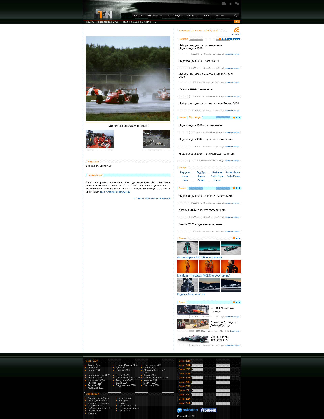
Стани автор (125, 398)
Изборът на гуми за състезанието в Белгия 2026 (209, 103)
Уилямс (201, 180)
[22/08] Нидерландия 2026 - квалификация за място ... (121, 22)
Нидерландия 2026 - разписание (199, 61)
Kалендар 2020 (95, 388)
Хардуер (123, 400)
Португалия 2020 (152, 365)
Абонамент (236, 34)
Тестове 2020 (94, 385)
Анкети (182, 188)
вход (237, 21)
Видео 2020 (121, 383)
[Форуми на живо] (224, 4)
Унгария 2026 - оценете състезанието (202, 210)
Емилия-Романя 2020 (126, 365)
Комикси (92, 413)
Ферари (201, 176)
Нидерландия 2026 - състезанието (200, 125)
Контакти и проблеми (98, 398)
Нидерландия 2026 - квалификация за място (207, 153)
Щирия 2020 (149, 375)
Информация (155, 15)
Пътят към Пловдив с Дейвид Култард (223, 324)
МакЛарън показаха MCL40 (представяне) (203, 275)
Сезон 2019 (184, 361)
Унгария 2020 (122, 375)
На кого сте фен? (96, 405)
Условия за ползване (98, 403)
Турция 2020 (94, 365)
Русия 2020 (121, 367)
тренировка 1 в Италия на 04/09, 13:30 (198, 30)
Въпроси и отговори (129, 408)
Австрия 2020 (95, 377)
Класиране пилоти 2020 (155, 377)
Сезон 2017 (184, 369)
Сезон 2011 (184, 394)
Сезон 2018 (184, 365)
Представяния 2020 (126, 385)
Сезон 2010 (184, 399)
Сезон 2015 (184, 377)
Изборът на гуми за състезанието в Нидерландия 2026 (201, 47)
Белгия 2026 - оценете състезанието (201, 224)
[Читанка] (237, 4)
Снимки (182, 238)
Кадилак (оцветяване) (191, 294)
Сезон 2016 (184, 373)
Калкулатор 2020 (124, 380)
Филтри (182, 167)
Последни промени (97, 400)
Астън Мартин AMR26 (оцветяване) (199, 257)
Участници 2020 (151, 385)
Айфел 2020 (94, 367)
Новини (182, 117)
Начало (138, 15)
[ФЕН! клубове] (230, 4)
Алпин (185, 176)
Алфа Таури (217, 176)
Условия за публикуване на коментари (152, 198)
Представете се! (127, 405)
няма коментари (232, 54)
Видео (182, 302)
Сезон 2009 (184, 403)
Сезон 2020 (92, 361)
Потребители (94, 410)
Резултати (193, 15)
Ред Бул (201, 172)
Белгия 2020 (94, 370)
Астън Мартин (233, 172)
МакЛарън (217, 172)
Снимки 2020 (149, 383)
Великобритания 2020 (99, 375)
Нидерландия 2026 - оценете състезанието (206, 139)
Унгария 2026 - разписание (196, 89)
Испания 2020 (123, 370)
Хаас (185, 180)
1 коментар (234, 331)
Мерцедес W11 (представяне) (219, 338)
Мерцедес (185, 172)
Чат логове (124, 410)
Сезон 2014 (184, 382)
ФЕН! (207, 15)
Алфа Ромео (233, 176)
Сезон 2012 (184, 390)
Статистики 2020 (96, 380)
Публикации (195, 117)
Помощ (122, 403)
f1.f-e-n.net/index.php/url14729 (115, 192)
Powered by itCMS (186, 416)
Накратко (183, 39)
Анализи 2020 (150, 380)
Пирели (217, 180)
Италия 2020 (149, 367)
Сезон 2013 (184, 386)
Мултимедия (175, 15)
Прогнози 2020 (95, 383)
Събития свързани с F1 (100, 408)
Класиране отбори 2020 (128, 377)
